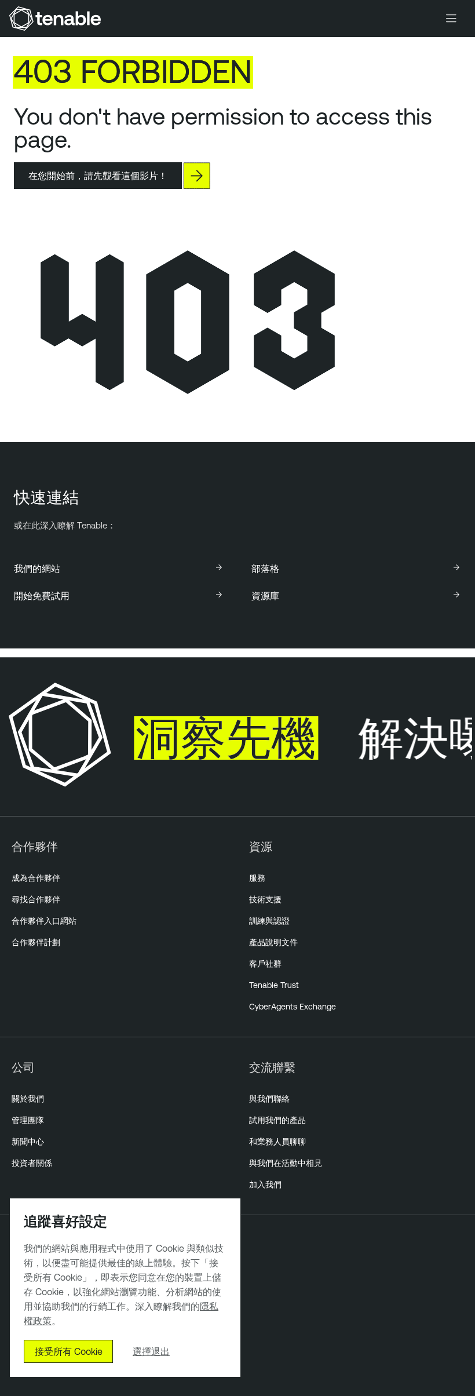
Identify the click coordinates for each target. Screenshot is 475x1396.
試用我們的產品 (277, 1120)
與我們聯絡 (269, 1098)
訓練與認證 (269, 920)
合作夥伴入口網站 (44, 920)
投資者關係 (32, 1163)
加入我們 (265, 1184)
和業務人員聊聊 (277, 1141)
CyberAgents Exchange (292, 1006)
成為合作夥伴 (36, 878)
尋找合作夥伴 (36, 899)
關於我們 (28, 1098)
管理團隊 (28, 1120)
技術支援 (265, 899)
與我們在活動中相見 (285, 1163)
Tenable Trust (274, 985)
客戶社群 (265, 963)
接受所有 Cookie (69, 1351)
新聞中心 (28, 1141)
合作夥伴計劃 (36, 942)
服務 (257, 878)
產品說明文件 (273, 942)
